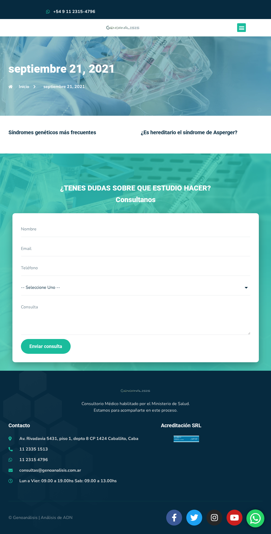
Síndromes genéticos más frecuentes (52, 132)
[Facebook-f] (174, 518)
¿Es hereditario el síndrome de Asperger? (189, 132)
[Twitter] (194, 518)
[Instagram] (214, 518)
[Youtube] (234, 518)
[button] (241, 27)
